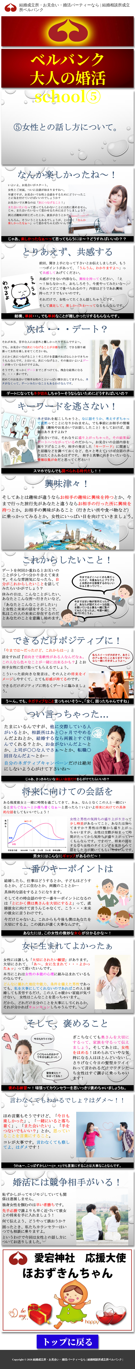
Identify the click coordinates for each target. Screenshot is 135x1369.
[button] (67, 1342)
